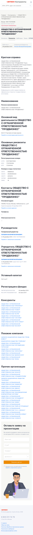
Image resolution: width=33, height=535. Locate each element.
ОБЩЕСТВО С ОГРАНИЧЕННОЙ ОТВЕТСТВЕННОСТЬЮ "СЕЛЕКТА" (11, 417)
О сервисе (4, 523)
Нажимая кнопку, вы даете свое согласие (16, 466)
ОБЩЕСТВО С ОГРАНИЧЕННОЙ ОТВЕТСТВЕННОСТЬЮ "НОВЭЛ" (10, 309)
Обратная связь (5, 525)
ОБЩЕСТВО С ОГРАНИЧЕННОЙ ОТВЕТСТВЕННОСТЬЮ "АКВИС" (10, 401)
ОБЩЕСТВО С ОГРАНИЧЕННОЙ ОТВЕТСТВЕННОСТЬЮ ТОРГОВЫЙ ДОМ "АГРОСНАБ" (12, 345)
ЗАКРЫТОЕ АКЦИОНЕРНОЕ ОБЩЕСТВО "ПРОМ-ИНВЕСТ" (15, 338)
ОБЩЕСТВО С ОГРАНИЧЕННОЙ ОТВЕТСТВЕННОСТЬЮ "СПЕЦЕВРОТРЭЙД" (13, 375)
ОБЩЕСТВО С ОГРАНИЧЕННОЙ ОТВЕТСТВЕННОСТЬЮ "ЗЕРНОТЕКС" (12, 350)
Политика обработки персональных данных (12, 527)
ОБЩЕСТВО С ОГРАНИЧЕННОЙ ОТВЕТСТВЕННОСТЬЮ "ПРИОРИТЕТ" (12, 305)
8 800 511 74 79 (8, 516)
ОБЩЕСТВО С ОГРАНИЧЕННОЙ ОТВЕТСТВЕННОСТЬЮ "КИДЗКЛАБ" (11, 383)
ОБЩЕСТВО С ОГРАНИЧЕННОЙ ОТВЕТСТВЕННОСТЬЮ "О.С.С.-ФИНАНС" (13, 409)
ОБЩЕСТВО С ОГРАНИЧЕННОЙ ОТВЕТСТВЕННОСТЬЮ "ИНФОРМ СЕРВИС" (13, 413)
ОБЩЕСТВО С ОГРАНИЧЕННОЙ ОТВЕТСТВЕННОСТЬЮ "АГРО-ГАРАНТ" (12, 321)
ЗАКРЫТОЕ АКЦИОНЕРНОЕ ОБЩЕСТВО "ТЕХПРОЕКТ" (13, 379)
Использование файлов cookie (9, 530)
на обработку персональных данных (16, 466)
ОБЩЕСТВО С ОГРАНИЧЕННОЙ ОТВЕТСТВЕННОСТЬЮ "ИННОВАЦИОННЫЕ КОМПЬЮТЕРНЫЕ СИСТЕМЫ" (14, 392)
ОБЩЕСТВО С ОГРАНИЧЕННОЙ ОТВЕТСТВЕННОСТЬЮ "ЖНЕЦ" (10, 358)
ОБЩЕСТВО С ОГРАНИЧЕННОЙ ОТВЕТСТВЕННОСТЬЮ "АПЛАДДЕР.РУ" (12, 397)
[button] (28, 457)
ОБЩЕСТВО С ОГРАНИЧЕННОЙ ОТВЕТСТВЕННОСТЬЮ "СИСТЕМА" (11, 317)
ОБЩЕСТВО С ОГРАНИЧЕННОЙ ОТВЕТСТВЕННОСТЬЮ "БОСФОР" (11, 325)
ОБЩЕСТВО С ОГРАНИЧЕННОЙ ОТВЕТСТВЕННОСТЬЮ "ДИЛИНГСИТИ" (12, 354)
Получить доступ (16, 462)
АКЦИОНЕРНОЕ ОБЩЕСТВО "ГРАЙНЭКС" (13, 341)
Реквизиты (12, 38)
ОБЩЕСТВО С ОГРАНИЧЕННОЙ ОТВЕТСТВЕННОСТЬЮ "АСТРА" (10, 313)
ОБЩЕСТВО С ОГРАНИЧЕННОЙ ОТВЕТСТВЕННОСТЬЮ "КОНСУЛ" (11, 371)
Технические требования (7, 529)
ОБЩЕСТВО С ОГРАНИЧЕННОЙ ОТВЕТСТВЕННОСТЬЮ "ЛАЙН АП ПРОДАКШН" (15, 405)
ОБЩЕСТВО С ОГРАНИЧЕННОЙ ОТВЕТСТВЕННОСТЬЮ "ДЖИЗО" (10, 387)
